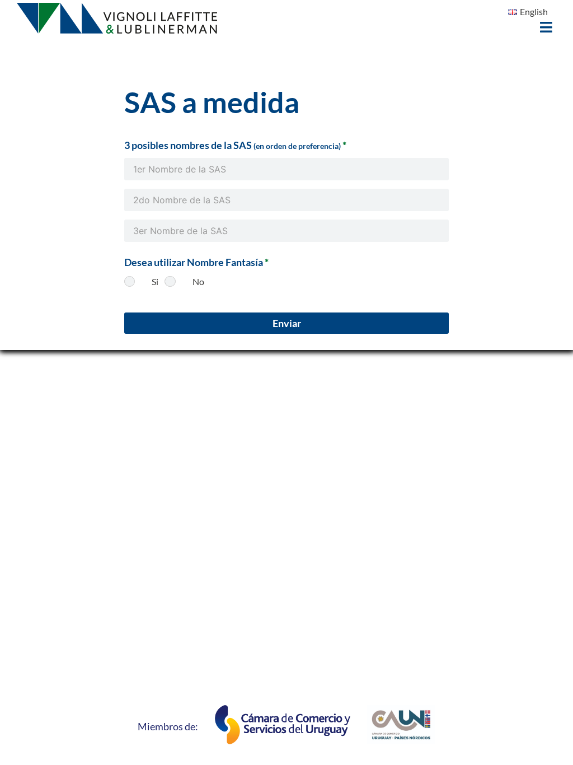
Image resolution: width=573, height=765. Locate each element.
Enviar (287, 323)
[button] (546, 27)
